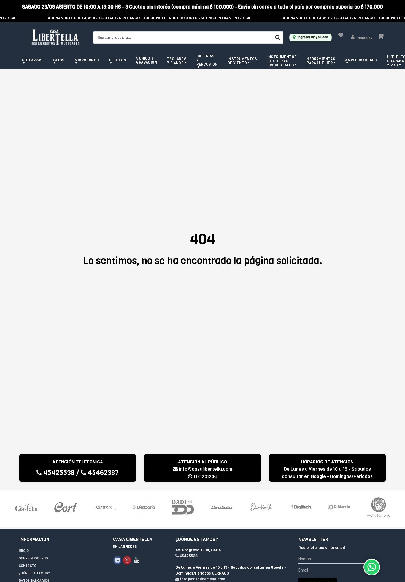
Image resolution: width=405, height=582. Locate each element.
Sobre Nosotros (33, 558)
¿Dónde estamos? (34, 573)
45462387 (102, 472)
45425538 (58, 472)
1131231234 (204, 476)
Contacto (27, 566)
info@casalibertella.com (205, 469)
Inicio (24, 551)
